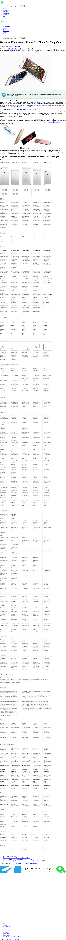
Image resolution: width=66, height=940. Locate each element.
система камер (39, 119)
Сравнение (6, 13)
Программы (6, 926)
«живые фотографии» (54, 122)
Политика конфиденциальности (12, 936)
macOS (5, 14)
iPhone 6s (14, 863)
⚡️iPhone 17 (6, 17)
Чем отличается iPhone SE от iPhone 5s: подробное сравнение (23, 109)
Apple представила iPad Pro (10, 856)
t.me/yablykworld (14, 95)
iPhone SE (30, 49)
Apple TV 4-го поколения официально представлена (17, 859)
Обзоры (5, 10)
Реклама (5, 932)
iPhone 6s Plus (18, 49)
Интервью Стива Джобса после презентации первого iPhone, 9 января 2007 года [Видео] (27, 860)
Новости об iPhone (31, 863)
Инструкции (6, 8)
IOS (4, 16)
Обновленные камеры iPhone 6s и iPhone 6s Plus (16, 858)
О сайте (5, 930)
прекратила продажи (39, 102)
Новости (5, 11)
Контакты (6, 933)
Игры (4, 928)
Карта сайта (6, 935)
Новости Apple (21, 863)
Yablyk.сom (16, 939)
